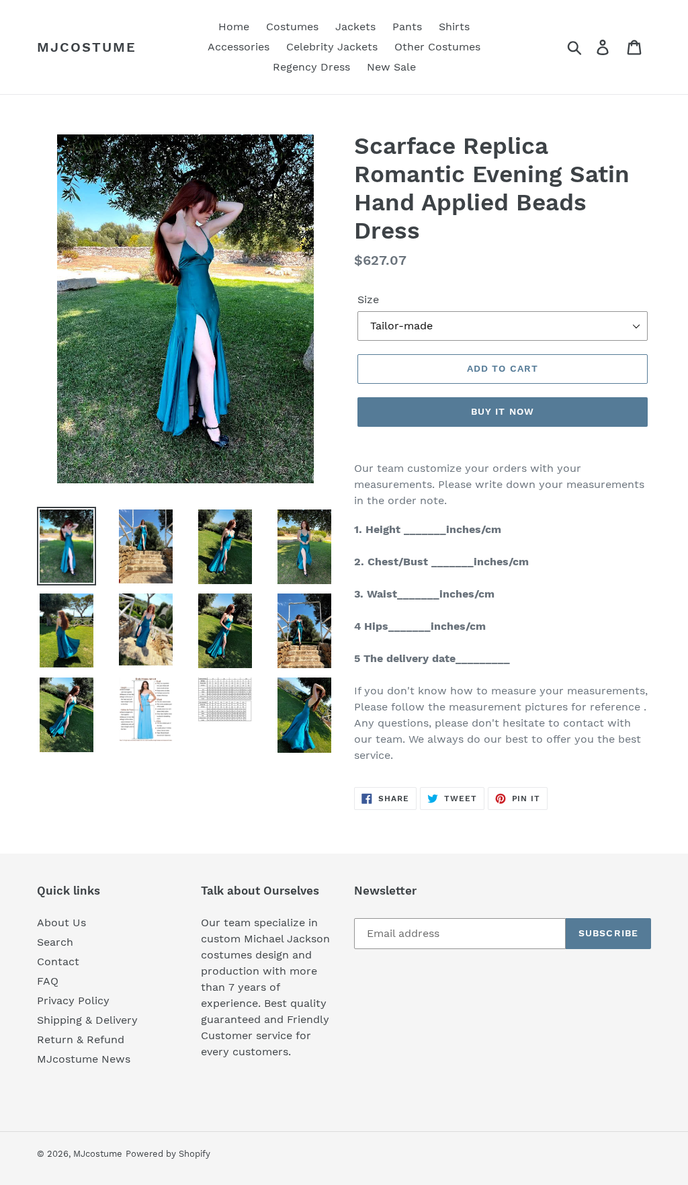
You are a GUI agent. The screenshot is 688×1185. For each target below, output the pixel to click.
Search (55, 942)
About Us (61, 922)
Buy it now (502, 411)
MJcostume (86, 47)
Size (368, 299)
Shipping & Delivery (87, 1020)
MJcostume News (83, 1059)
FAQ (47, 981)
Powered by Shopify (168, 1154)
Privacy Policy (73, 1000)
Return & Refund (80, 1039)
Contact (58, 961)
